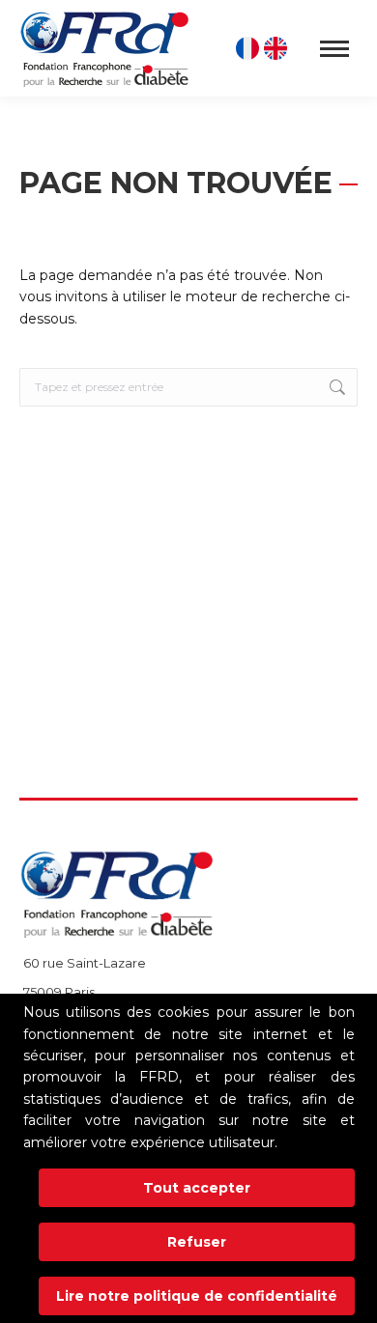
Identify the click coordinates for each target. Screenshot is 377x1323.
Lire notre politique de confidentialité (196, 1296)
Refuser (196, 1242)
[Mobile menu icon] (334, 49)
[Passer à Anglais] (278, 48)
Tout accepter (196, 1187)
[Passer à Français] (250, 48)
